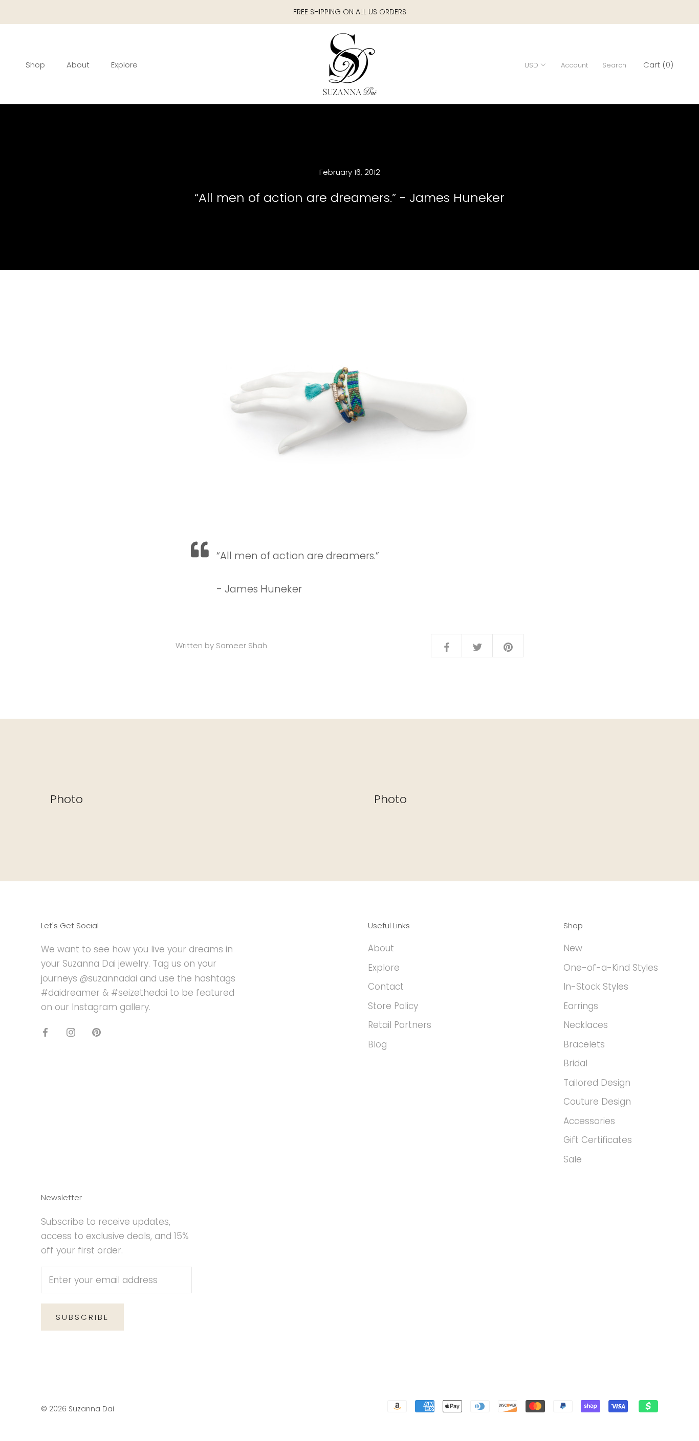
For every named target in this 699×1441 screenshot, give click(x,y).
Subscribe (82, 1317)
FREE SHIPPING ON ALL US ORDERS (349, 12)
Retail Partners (399, 1025)
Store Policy (393, 1006)
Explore (124, 64)
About (78, 64)
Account (574, 65)
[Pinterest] (96, 1031)
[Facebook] (45, 1031)
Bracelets (584, 1044)
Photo (66, 799)
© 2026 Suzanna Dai (77, 1409)
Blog (377, 1044)
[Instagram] (71, 1031)
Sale (572, 1159)
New (572, 948)
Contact (386, 986)
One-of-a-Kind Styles (610, 968)
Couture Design (597, 1101)
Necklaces (585, 1025)
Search (614, 65)
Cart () (658, 64)
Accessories (589, 1121)
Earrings (580, 1006)
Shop (35, 64)
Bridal (575, 1063)
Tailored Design (596, 1083)
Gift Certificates (597, 1140)
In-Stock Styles (595, 986)
